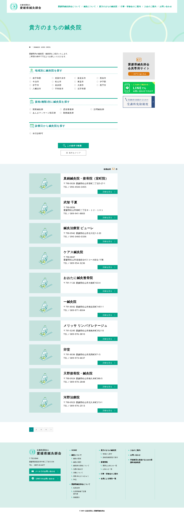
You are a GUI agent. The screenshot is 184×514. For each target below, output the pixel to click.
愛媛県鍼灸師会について (69, 6)
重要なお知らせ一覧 (110, 465)
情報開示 (76, 497)
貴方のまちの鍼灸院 (108, 6)
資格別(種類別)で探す (110, 457)
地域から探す (107, 454)
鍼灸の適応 (77, 462)
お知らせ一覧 (107, 469)
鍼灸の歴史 (77, 458)
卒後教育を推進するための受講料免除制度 (141, 461)
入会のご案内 (150, 6)
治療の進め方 (78, 469)
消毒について (78, 472)
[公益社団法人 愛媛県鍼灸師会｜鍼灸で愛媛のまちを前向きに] (25, 6)
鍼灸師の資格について (81, 465)
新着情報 (104, 462)
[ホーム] (30, 47)
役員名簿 (76, 488)
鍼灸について (90, 6)
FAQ (74, 479)
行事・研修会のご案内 (131, 6)
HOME (74, 450)
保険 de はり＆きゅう (81, 476)
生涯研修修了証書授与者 (79, 492)
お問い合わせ (166, 6)
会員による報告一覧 (108, 478)
